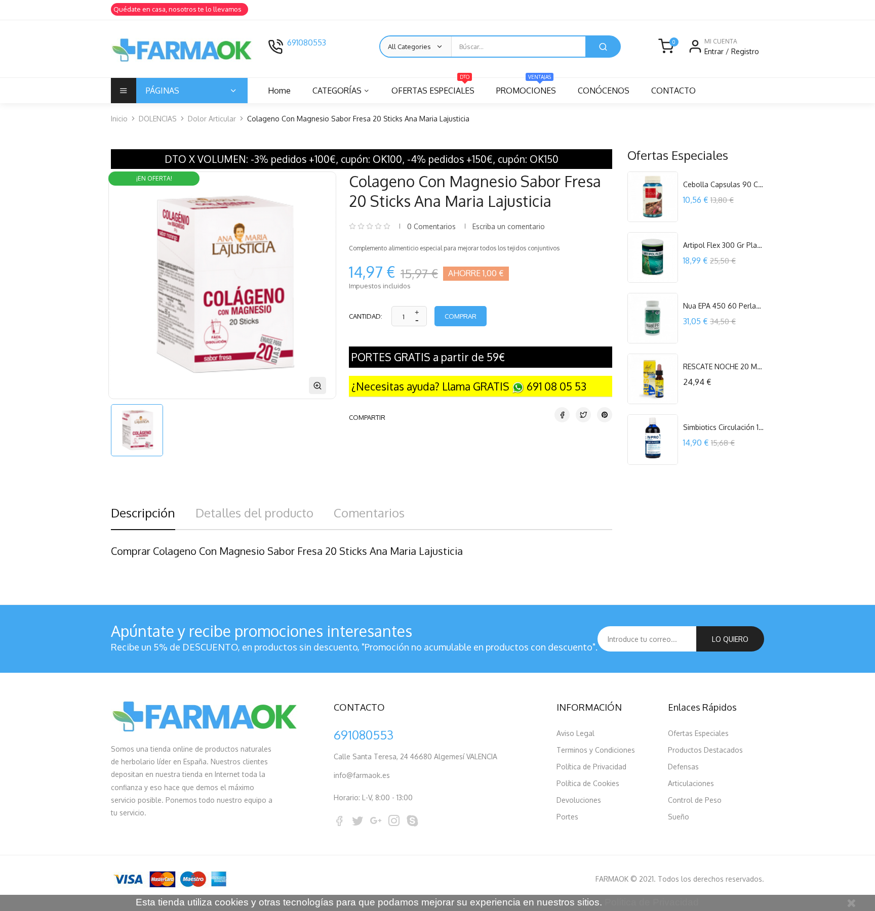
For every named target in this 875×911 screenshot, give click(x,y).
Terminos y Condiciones (595, 750)
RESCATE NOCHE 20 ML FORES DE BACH (723, 366)
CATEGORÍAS (337, 90)
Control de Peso (695, 800)
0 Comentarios (431, 226)
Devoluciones (578, 800)
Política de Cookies (587, 783)
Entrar (715, 51)
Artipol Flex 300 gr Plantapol (723, 245)
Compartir (562, 414)
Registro (745, 51)
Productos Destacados (705, 750)
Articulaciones (691, 783)
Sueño (678, 816)
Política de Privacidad (591, 766)
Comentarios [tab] (369, 512)
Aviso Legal (575, 733)
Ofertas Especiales (698, 733)
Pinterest (604, 414)
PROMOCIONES (526, 87)
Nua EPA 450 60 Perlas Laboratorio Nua (723, 305)
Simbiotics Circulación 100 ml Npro (723, 427)
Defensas (683, 766)
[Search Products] (603, 46)
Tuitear (583, 414)
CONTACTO (673, 90)
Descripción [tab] (143, 512)
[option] (137, 430)
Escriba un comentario (508, 226)
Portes (567, 816)
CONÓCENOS (603, 90)
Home (279, 90)
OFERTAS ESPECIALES (432, 87)
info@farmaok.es (362, 775)
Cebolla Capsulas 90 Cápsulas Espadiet (723, 184)
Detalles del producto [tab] (254, 512)
